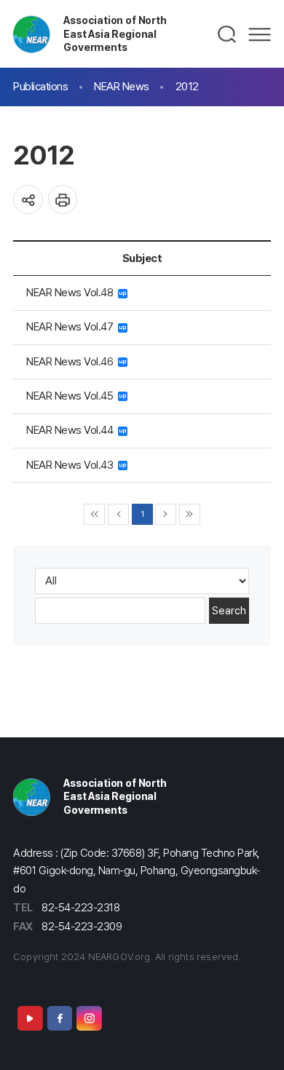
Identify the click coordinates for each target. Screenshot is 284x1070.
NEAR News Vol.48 (72, 292)
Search (229, 610)
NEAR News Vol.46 (72, 361)
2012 (187, 86)
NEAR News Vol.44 (72, 430)
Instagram (88, 1018)
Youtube (29, 1018)
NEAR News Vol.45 (72, 396)
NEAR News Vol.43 (72, 465)
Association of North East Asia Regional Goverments (114, 33)
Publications (40, 86)
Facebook (59, 1018)
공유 (28, 200)
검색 (227, 34)
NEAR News (121, 86)
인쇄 (63, 200)
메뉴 (259, 34)
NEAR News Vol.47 (72, 326)
